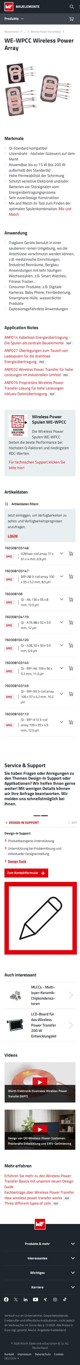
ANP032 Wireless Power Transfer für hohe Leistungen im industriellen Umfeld (38, 372)
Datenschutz (43, 1354)
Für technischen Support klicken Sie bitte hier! (37, 464)
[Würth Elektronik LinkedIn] (26, 1299)
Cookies (59, 1354)
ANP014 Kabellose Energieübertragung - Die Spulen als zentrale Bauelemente (37, 340)
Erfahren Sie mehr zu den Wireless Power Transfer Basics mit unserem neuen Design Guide (38, 1181)
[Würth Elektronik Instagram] (55, 1299)
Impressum (25, 1354)
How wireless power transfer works (36, 1198)
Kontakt (9, 1354)
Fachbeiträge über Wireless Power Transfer (39, 1192)
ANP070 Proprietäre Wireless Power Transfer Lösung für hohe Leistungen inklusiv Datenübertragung (34, 388)
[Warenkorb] (72, 19)
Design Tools (17, 861)
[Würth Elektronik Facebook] (6, 1299)
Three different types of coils (31, 1203)
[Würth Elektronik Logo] (10, 6)
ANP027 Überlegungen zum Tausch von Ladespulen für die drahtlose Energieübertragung (36, 356)
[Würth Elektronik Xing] (45, 1299)
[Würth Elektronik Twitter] (16, 1299)
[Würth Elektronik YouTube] (35, 1299)
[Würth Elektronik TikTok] (65, 1299)
